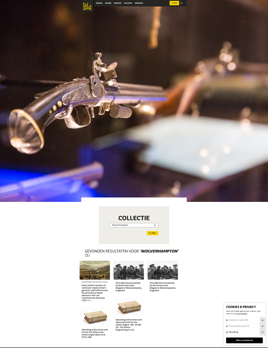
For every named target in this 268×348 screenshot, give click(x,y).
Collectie (128, 3)
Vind (153, 233)
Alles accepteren (244, 340)
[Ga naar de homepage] (87, 6)
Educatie (117, 3)
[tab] (262, 320)
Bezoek (99, 3)
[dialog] (244, 324)
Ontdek (108, 3)
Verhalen (139, 3)
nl (182, 3)
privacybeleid (241, 314)
